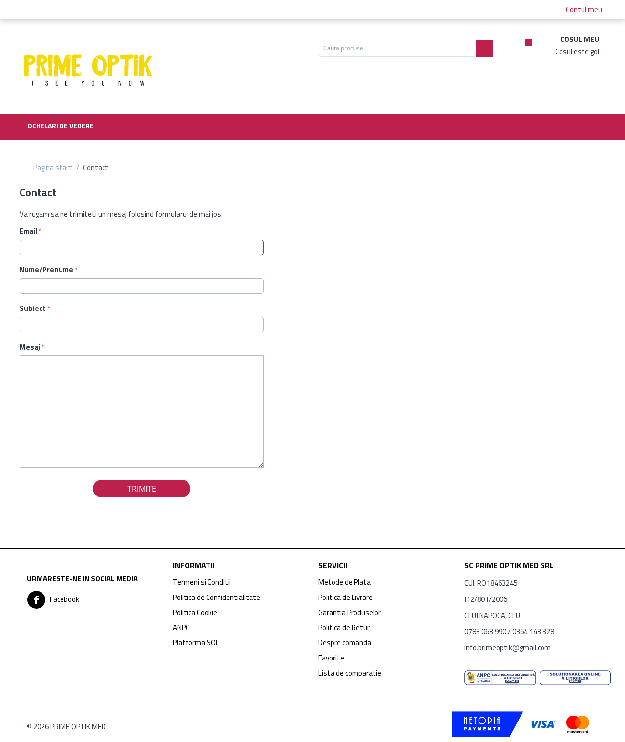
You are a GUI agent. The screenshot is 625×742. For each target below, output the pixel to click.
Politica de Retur (344, 627)
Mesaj (30, 346)
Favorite (331, 657)
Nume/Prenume (46, 269)
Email (28, 231)
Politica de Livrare (345, 597)
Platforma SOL (196, 642)
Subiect (33, 308)
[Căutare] (484, 48)
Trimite (141, 488)
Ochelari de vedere (60, 126)
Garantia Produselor (349, 612)
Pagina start (52, 167)
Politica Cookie (195, 612)
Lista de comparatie (349, 673)
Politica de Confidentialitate (216, 597)
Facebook (63, 599)
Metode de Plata (344, 582)
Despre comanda (344, 642)
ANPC (181, 627)
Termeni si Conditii (202, 582)
